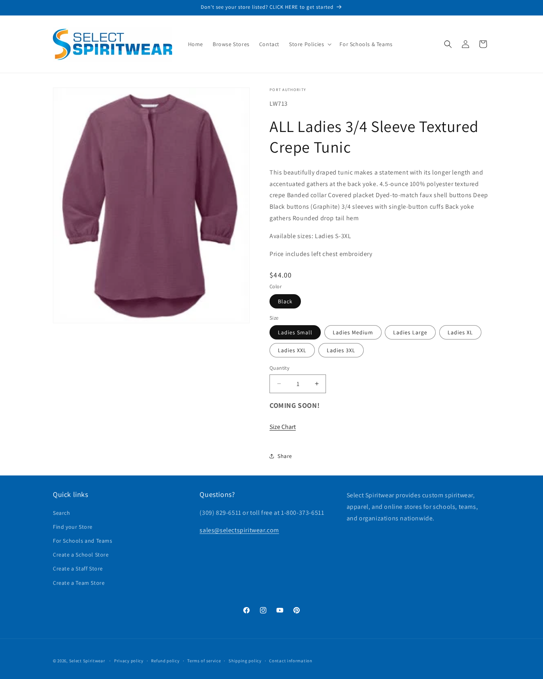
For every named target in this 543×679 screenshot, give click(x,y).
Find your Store (73, 526)
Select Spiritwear (87, 660)
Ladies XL (460, 332)
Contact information (290, 660)
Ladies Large (410, 332)
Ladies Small (295, 332)
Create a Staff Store (78, 568)
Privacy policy (129, 660)
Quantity (279, 368)
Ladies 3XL (341, 350)
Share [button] (284, 456)
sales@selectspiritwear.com (239, 530)
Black (285, 301)
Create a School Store (81, 554)
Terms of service (204, 660)
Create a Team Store (79, 582)
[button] (309, 44)
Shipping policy (245, 660)
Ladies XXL (292, 350)
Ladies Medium (353, 332)
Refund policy (165, 660)
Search (61, 512)
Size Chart (283, 427)
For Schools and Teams (82, 540)
